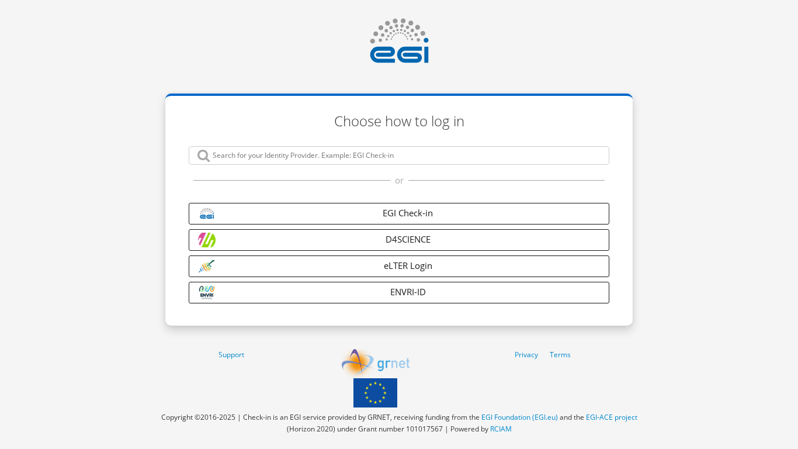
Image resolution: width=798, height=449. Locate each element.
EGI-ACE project (611, 417)
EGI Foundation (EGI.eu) (519, 417)
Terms (560, 355)
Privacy (526, 355)
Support (231, 355)
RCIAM (501, 429)
